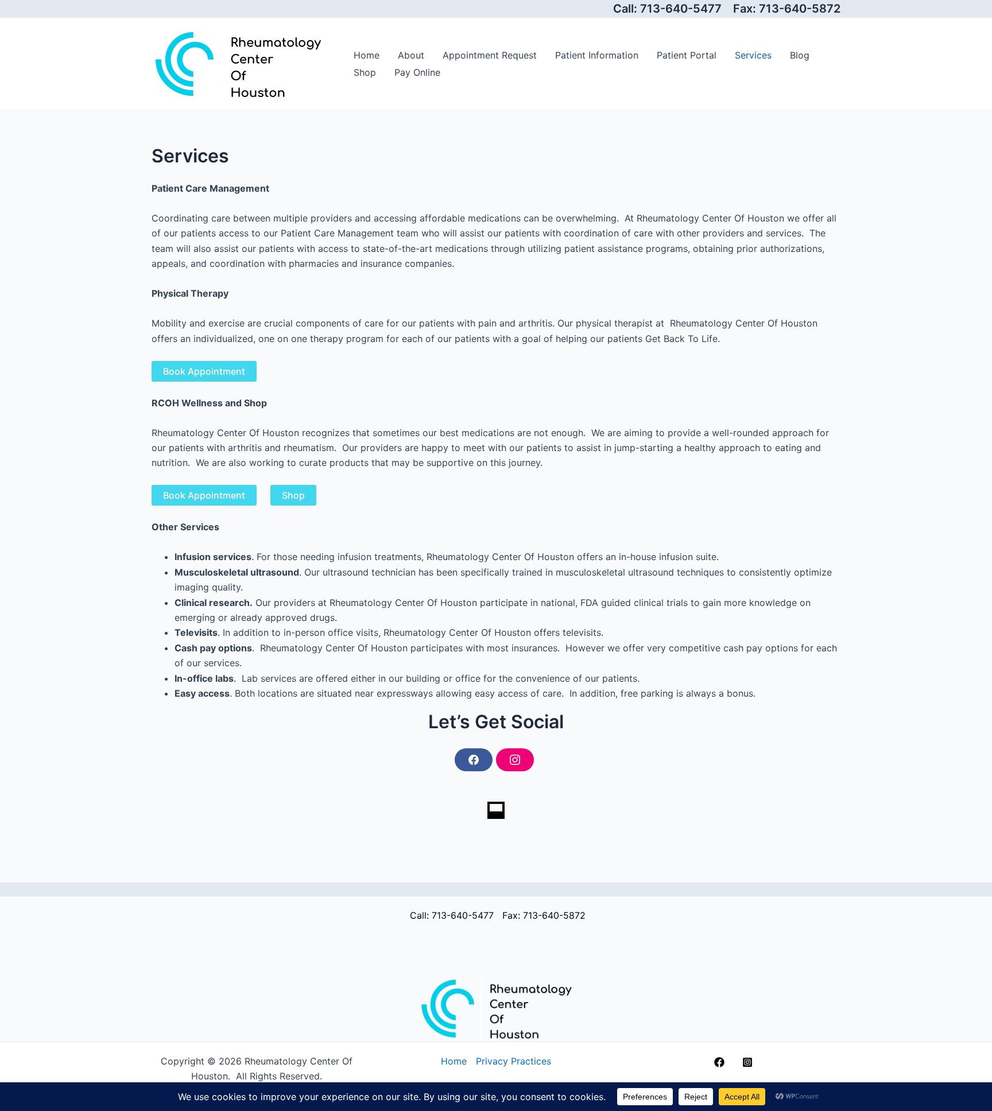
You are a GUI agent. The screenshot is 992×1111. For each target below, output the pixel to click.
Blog (799, 55)
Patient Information (596, 55)
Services (753, 55)
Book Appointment (204, 371)
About (411, 55)
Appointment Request (490, 55)
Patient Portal (686, 55)
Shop (365, 72)
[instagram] (749, 1062)
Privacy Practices (513, 1061)
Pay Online (417, 72)
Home (366, 55)
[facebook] (721, 1062)
